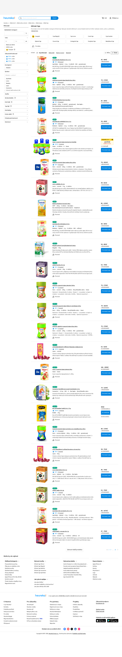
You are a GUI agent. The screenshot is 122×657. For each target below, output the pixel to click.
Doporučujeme (97, 561)
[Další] (117, 550)
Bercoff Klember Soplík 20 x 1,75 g (61, 408)
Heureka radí (30, 609)
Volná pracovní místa (9, 612)
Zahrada (95, 575)
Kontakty (6, 607)
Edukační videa (53, 621)
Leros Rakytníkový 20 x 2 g (59, 470)
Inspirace (75, 614)
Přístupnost (7, 623)
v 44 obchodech (105, 123)
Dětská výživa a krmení (22, 23)
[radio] (5, 56)
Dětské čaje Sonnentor (40, 570)
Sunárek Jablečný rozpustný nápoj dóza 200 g (64, 326)
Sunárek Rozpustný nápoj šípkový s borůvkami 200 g (66, 306)
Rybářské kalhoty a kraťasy (12, 570)
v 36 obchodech (105, 246)
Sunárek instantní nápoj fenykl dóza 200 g (63, 80)
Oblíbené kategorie (11, 561)
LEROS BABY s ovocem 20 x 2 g (60, 531)
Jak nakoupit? (30, 605)
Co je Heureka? (7, 605)
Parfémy (95, 566)
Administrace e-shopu (55, 605)
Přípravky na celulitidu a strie (12, 566)
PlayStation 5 (96, 570)
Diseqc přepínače (9, 573)
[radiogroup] (16, 59)
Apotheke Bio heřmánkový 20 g (60, 224)
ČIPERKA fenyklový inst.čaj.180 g (61, 100)
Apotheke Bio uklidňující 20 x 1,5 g (61, 121)
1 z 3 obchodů (104, 146)
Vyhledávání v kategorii (10, 30)
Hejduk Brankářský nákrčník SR (71, 568)
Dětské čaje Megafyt (39, 566)
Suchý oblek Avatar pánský (70, 570)
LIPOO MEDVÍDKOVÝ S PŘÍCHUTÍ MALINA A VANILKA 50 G (67, 347)
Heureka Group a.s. (53, 634)
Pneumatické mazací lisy (11, 564)
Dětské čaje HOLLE (39, 564)
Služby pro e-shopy (55, 609)
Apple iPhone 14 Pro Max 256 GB (13, 577)
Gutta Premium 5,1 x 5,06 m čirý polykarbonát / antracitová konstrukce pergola (75, 564)
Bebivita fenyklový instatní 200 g (61, 204)
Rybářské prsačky (9, 568)
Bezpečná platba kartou (33, 619)
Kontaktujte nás (100, 603)
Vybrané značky (39, 561)
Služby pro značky (54, 614)
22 (115, 550)
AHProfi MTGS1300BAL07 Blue (71, 573)
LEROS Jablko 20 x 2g (58, 490)
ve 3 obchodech (105, 349)
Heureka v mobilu (31, 607)
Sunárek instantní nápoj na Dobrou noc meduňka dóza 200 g (68, 429)
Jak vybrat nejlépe (40, 579)
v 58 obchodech (105, 471)
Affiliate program (54, 619)
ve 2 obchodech (105, 102)
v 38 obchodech (105, 431)
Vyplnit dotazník (100, 611)
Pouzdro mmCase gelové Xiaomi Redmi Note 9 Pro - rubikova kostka (75, 566)
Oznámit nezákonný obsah (10, 621)
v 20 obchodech (105, 205)
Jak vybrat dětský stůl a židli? (41, 586)
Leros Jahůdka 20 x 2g (58, 184)
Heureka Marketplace (55, 612)
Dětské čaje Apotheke (40, 573)
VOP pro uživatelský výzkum (34, 621)
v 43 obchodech (105, 82)
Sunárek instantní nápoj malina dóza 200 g (64, 162)
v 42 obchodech (105, 287)
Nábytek (95, 577)
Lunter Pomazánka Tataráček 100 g (72, 575)
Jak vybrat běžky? (38, 582)
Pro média (6, 614)
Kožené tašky (8, 575)
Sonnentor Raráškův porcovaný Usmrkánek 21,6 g (66, 389)
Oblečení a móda (97, 579)
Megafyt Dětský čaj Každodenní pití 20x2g (64, 245)
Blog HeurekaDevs (8, 619)
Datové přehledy (54, 616)
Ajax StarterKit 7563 (68, 577)
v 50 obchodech (105, 226)
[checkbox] (5, 45)
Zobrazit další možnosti (12, 90)
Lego (94, 573)
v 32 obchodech (105, 185)
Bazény (95, 568)
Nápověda (52, 623)
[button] (14, 33)
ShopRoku (75, 607)
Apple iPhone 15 (97, 564)
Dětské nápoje (39, 23)
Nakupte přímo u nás (32, 612)
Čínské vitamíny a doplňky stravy (13, 581)
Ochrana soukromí (31, 616)
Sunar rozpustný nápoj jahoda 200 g (62, 369)
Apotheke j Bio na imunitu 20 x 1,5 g (62, 511)
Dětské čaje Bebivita (39, 568)
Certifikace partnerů (78, 612)
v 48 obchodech (105, 61)
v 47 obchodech (105, 267)
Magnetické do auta (10, 583)
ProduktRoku (76, 609)
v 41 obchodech (105, 328)
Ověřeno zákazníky (78, 605)
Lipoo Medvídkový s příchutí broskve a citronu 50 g (66, 449)
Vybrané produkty (69, 561)
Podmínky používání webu (79, 634)
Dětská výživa (31, 23)
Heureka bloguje (8, 616)
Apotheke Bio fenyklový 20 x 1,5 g (61, 60)
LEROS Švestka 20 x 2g (58, 265)
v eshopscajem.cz (105, 409)
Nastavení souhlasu (32, 614)
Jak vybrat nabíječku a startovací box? (44, 584)
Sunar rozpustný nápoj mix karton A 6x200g (64, 142)
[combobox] (35, 18)
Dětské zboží (13, 23)
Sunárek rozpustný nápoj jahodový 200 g (63, 285)
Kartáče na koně (9, 579)
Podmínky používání (9, 609)
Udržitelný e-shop (77, 616)
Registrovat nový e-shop (56, 607)
